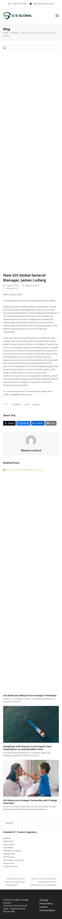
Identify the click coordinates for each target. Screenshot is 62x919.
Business (10, 288)
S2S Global (16, 404)
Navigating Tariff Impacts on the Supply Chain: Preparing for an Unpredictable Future (27, 748)
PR (16, 288)
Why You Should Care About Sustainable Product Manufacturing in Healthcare (42, 882)
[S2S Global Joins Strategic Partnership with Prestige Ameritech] (31, 778)
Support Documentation (50, 908)
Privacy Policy (49, 903)
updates (36, 404)
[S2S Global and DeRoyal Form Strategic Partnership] (31, 579)
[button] (57, 15)
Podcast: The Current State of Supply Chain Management (14, 882)
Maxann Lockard (32, 285)
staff (27, 404)
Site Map (43, 900)
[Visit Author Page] (31, 440)
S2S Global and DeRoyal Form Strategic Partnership (29, 695)
